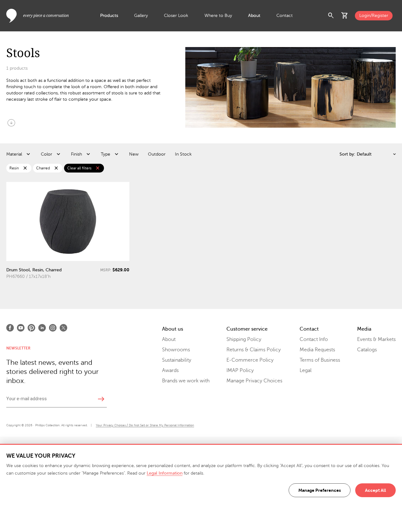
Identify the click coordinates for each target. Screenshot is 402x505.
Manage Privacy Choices (254, 381)
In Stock (183, 154)
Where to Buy (218, 15)
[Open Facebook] (10, 328)
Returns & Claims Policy (253, 350)
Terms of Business (320, 360)
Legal (306, 370)
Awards (170, 370)
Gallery (141, 15)
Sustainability (176, 360)
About (254, 15)
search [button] (331, 15)
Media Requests (317, 350)
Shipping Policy (243, 339)
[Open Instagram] (53, 328)
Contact (284, 15)
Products (109, 15)
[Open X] (63, 328)
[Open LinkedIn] (42, 328)
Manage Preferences (319, 490)
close (25, 168)
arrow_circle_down (11, 123)
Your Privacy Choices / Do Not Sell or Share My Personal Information (145, 425)
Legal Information (164, 473)
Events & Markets (376, 339)
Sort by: (347, 154)
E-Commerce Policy (250, 360)
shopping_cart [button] (345, 15)
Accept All (375, 490)
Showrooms (176, 350)
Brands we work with (185, 381)
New (134, 154)
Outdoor (157, 154)
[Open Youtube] (20, 328)
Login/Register (373, 15)
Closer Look (176, 15)
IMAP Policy (240, 370)
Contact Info (314, 339)
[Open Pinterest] (31, 328)
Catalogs (367, 350)
